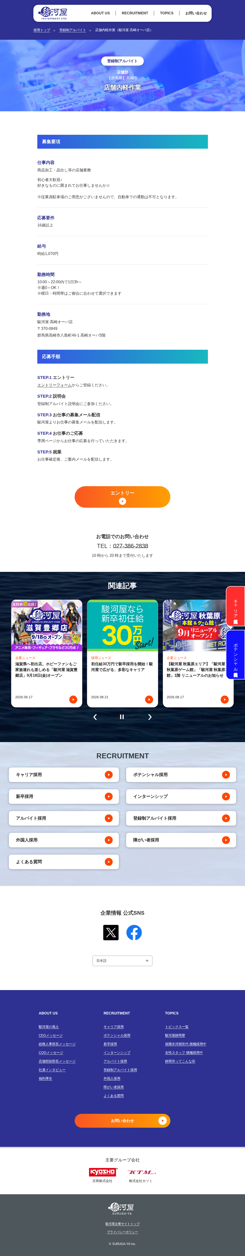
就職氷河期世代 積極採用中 (185, 1044)
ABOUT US (100, 13)
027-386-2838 (130, 546)
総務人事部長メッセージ (57, 1044)
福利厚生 (45, 1078)
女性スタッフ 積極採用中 (184, 1052)
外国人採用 (27, 840)
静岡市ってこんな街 (180, 1061)
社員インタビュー (52, 1070)
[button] (95, 717)
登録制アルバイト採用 (154, 818)
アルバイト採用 (31, 818)
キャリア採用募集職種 (235, 606)
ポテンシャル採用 (150, 774)
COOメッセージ (51, 1052)
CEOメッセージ (51, 1035)
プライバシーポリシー (122, 1232)
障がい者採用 (146, 840)
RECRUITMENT (135, 13)
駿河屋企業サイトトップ (123, 1224)
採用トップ (41, 30)
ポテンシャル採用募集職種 (235, 654)
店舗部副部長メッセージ (57, 1061)
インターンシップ (150, 796)
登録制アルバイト (72, 30)
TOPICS (166, 13)
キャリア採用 (29, 774)
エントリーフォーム (54, 385)
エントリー (122, 493)
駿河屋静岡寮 (175, 1035)
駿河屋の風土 (49, 1027)
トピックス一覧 (177, 1027)
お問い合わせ (196, 13)
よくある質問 (29, 861)
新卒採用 (24, 796)
